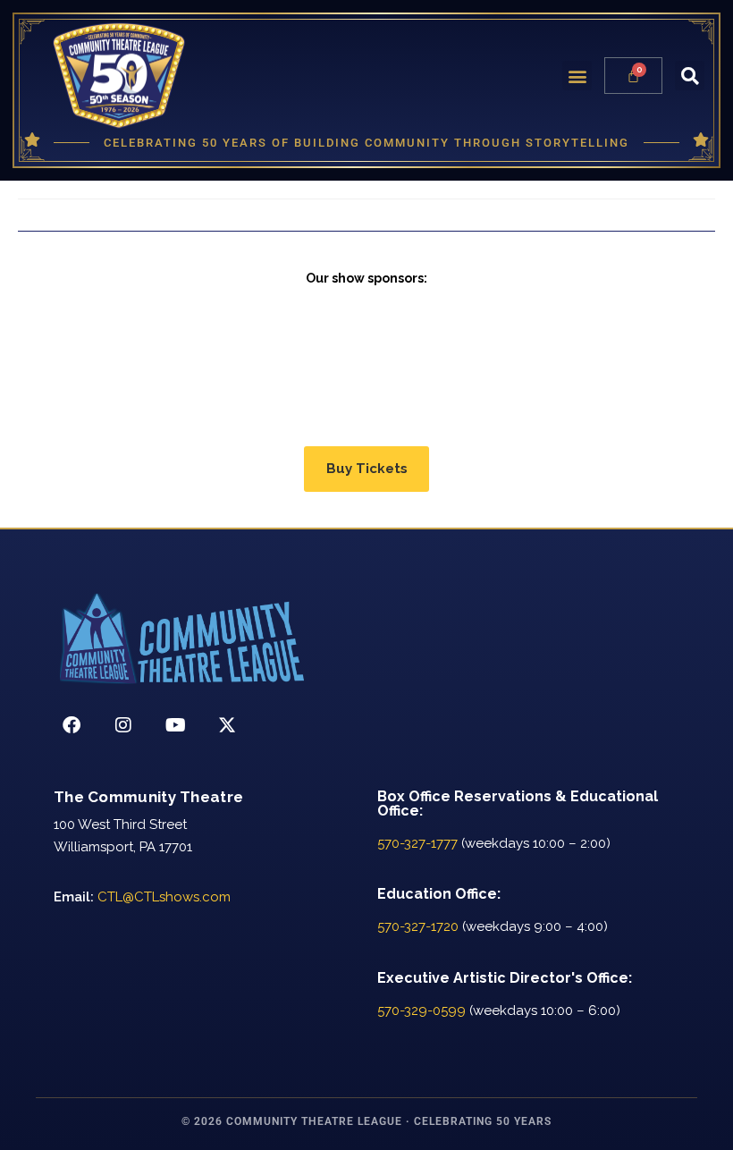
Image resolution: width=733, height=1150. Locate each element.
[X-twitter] (227, 725)
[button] (577, 75)
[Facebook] (71, 725)
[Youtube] (175, 725)
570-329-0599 (421, 1010)
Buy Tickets (367, 469)
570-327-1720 (418, 926)
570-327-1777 (417, 843)
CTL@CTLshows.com (164, 897)
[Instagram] (123, 725)
